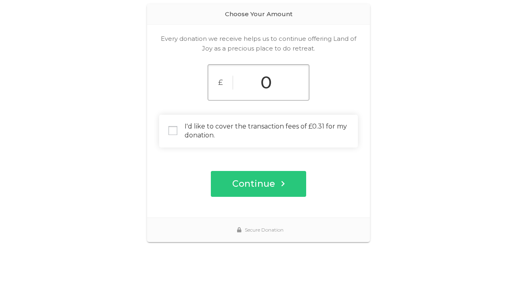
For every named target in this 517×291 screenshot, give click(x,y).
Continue (253, 183)
